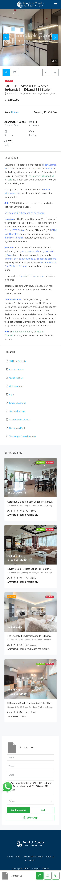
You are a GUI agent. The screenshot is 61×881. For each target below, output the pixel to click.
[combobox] (30, 801)
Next (55, 37)
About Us (50, 856)
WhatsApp (32, 817)
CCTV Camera (16, 369)
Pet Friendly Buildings (33, 856)
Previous (6, 37)
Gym (11, 394)
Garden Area (15, 386)
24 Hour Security (17, 361)
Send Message (18, 810)
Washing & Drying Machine (22, 436)
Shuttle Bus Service (19, 419)
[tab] (6, 72)
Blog (18, 856)
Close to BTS (16, 378)
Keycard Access (17, 403)
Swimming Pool (17, 428)
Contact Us (30, 860)
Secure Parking (17, 411)
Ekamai (15, 112)
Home (10, 856)
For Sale (9, 81)
